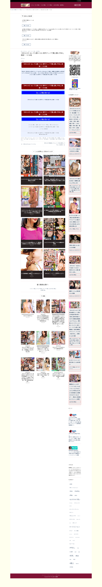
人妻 (37, 51)
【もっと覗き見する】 (43, 93)
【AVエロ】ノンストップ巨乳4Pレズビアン (54, 273)
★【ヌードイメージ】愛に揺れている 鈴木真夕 (74, 362)
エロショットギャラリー (75, 153)
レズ (74, 540)
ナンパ (32, 51)
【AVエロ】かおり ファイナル (29, 144)
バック (71, 534)
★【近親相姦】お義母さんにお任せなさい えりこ (31, 274)
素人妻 (59, 139)
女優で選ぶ (62, 5)
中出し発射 (46, 139)
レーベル (72, 543)
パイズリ (76, 534)
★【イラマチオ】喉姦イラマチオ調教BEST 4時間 (54, 243)
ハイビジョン (41, 139)
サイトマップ (44, 575)
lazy (71, 491)
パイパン (72, 537)
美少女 (77, 563)
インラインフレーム (74, 509)
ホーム (33, 5)
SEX (76, 495)
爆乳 (70, 559)
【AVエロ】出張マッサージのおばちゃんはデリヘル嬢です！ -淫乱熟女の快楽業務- (58, 375)
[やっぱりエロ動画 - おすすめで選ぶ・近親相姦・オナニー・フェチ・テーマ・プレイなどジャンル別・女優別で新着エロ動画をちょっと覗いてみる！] (25, 5)
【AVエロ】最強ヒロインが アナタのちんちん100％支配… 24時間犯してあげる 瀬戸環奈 (27, 349)
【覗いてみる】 (26, 25)
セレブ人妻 (26, 139)
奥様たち (53, 139)
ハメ (71, 530)
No (71, 495)
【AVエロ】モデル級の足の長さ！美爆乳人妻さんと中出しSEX (74, 181)
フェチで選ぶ (43, 5)
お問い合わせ (57, 575)
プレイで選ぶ (37, 5)
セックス (78, 519)
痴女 (74, 559)
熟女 (77, 556)
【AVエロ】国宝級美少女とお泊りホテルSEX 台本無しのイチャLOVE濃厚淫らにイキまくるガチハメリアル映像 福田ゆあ (43, 318)
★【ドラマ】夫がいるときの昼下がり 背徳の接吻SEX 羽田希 (31, 180)
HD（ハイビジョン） (24, 51)
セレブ (29, 51)
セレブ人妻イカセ (32, 139)
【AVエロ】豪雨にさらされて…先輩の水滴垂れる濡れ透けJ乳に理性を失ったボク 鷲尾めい (40, 39)
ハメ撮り (77, 530)
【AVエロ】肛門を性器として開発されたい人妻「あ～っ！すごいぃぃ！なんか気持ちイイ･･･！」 (43, 349)
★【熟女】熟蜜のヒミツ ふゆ (28, 20)
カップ (79, 515)
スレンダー (73, 341)
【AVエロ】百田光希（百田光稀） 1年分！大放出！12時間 (43, 375)
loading (77, 491)
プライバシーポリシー (51, 575)
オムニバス (73, 515)
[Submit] (80, 5)
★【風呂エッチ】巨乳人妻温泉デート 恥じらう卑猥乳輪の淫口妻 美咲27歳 (54, 211)
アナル (77, 228)
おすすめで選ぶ (56, 5)
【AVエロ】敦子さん (27, 315)
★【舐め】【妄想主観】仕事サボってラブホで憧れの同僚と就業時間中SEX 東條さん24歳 (54, 180)
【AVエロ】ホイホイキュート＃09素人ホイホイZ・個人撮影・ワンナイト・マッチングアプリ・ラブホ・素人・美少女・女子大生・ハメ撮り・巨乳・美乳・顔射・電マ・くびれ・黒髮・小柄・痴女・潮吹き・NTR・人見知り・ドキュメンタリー (74, 119)
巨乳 (74, 190)
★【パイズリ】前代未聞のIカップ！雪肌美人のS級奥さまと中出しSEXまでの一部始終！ (31, 243)
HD (71, 484)
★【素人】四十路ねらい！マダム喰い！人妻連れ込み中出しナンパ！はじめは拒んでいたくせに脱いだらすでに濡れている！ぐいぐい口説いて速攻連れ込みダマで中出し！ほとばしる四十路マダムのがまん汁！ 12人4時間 (51, 30)
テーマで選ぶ (49, 5)
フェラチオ (77, 537)
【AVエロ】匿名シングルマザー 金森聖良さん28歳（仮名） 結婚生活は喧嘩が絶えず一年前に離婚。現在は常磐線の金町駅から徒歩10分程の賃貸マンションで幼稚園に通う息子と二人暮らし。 (58, 321)
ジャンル (72, 519)
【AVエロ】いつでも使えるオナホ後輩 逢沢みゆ (58, 348)
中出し (35, 51)
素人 (39, 51)
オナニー (71, 512)
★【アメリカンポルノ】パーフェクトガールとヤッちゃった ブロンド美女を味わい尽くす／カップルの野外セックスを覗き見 (31, 211)
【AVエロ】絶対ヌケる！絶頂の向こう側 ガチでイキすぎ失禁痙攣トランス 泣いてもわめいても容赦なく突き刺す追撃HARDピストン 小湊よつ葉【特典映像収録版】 (27, 377)
